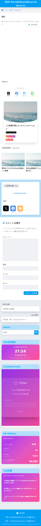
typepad (15, 148)
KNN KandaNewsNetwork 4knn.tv (21, 3)
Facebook (13, 212)
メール (5, 274)
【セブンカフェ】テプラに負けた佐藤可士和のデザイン (20, 498)
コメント (7, 237)
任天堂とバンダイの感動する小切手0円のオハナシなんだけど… (20, 490)
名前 (4, 264)
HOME (21, 513)
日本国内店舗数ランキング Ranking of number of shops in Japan (20, 482)
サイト (5, 283)
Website (20, 212)
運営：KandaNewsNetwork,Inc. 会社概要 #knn (20, 517)
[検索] (36, 332)
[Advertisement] (20, 49)
